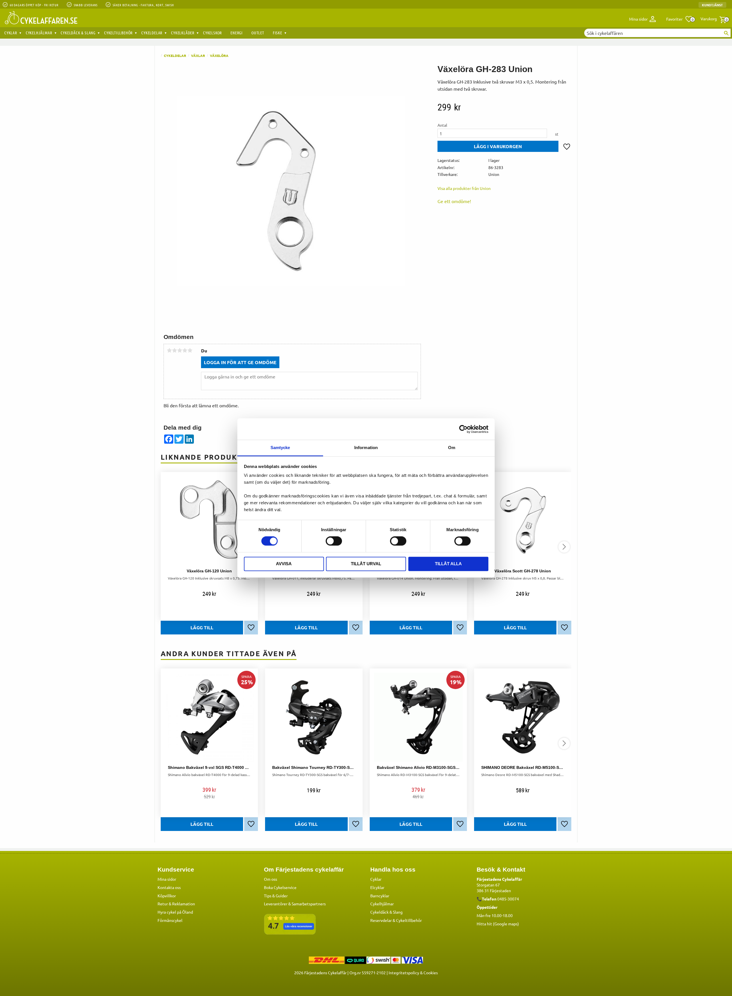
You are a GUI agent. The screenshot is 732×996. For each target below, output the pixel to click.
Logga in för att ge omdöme (240, 362)
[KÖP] (497, 146)
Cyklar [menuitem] (10, 32)
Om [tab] (451, 447)
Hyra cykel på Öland (175, 911)
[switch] (334, 541)
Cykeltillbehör (409, 920)
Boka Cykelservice (280, 887)
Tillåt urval (366, 563)
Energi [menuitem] (236, 32)
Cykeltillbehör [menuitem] (118, 32)
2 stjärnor (174, 350)
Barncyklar (379, 895)
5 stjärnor (189, 350)
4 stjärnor (184, 350)
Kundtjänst (712, 5)
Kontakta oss (169, 887)
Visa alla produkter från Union (464, 188)
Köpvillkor (167, 895)
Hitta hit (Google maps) (498, 923)
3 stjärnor (179, 350)
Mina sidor (167, 879)
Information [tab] (366, 447)
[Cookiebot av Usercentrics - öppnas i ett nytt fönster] (463, 429)
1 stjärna (169, 350)
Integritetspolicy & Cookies (413, 972)
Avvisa (284, 563)
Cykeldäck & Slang (386, 911)
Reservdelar (381, 920)
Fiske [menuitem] (277, 32)
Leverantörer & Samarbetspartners (295, 903)
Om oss (270, 879)
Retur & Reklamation (176, 903)
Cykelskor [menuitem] (212, 32)
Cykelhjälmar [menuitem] (39, 32)
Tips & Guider (276, 895)
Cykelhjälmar (382, 903)
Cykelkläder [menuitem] (182, 32)
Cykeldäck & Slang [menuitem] (78, 32)
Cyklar (375, 879)
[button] (679, 19)
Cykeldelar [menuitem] (151, 32)
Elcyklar (377, 887)
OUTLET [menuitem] (257, 32)
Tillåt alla (448, 563)
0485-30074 (508, 898)
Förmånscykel (170, 920)
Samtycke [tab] (280, 447)
